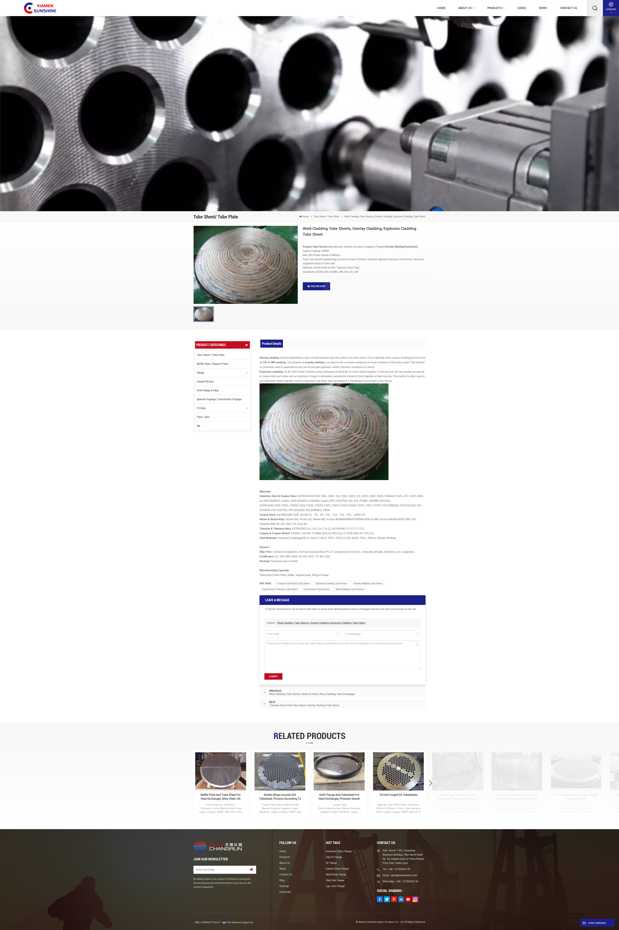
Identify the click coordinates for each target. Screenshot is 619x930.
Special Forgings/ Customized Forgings (219, 399)
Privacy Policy (211, 922)
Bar (198, 425)
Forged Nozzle (205, 381)
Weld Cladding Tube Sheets (350, 589)
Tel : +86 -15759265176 (396, 869)
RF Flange (331, 862)
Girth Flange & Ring (207, 390)
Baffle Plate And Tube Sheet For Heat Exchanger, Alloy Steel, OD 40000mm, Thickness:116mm (221, 797)
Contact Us (568, 8)
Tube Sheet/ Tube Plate (326, 216)
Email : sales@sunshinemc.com (400, 875)
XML (197, 922)
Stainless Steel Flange (339, 851)
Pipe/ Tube (203, 417)
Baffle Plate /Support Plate (212, 363)
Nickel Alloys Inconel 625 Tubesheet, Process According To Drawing (280, 797)
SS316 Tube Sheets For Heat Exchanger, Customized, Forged (457, 796)
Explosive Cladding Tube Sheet (331, 583)
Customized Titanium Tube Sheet (280, 589)
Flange (200, 372)
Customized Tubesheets (317, 589)
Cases (521, 8)
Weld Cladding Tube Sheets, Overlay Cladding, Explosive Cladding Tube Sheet (321, 622)
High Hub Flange (335, 880)
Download (285, 891)
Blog (282, 880)
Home (441, 8)
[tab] (271, 344)
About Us (465, 8)
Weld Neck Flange (336, 874)
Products (494, 8)
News (543, 8)
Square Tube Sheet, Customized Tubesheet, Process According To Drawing (517, 797)
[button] (430, 783)
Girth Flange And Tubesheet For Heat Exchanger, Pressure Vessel (339, 796)
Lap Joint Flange (335, 886)
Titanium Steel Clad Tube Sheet (293, 583)
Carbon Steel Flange (337, 868)
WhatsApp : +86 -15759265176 (400, 881)
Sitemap (284, 886)
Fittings (201, 408)
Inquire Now (318, 286)
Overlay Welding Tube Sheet (368, 583)
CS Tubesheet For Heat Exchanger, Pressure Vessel (576, 796)
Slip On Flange (334, 857)
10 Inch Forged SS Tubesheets (398, 794)
